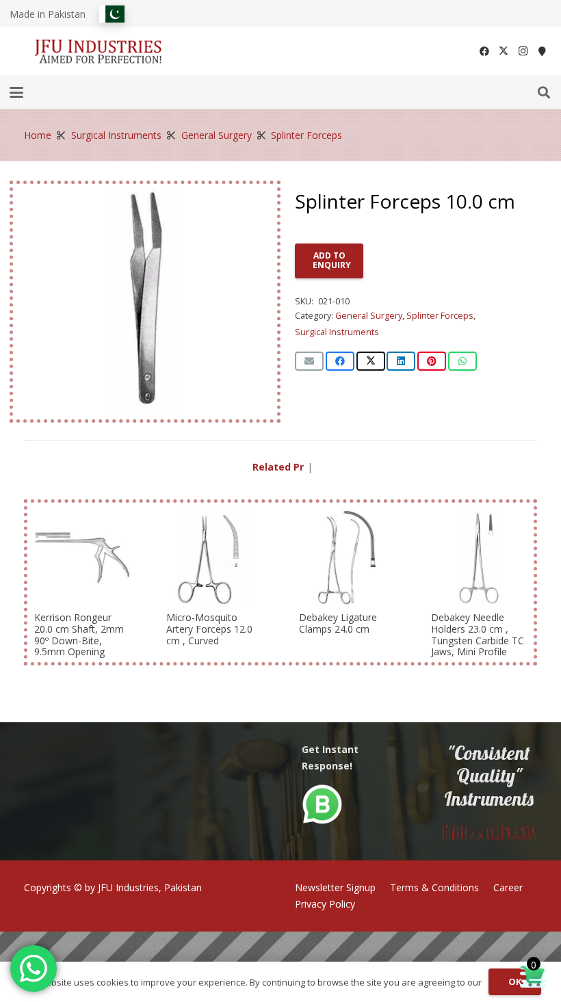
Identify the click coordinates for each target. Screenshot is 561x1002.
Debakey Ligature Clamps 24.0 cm (338, 623)
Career (508, 887)
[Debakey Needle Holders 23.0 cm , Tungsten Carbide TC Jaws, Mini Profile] (479, 557)
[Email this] (309, 361)
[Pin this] (431, 361)
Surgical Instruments (116, 135)
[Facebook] (484, 51)
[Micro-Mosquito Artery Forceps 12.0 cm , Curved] (214, 557)
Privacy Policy (325, 903)
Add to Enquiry (332, 260)
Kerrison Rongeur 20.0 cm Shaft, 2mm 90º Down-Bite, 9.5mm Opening (79, 634)
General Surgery (216, 135)
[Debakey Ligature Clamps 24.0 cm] (347, 557)
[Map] (541, 51)
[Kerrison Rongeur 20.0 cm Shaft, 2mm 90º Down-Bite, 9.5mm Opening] (82, 557)
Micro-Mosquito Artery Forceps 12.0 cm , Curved (209, 629)
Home (37, 135)
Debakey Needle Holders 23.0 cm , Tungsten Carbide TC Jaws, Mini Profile (477, 634)
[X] (503, 51)
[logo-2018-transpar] (98, 51)
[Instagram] (522, 51)
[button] (16, 92)
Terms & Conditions (434, 887)
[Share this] (340, 361)
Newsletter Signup (335, 887)
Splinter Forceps (306, 135)
